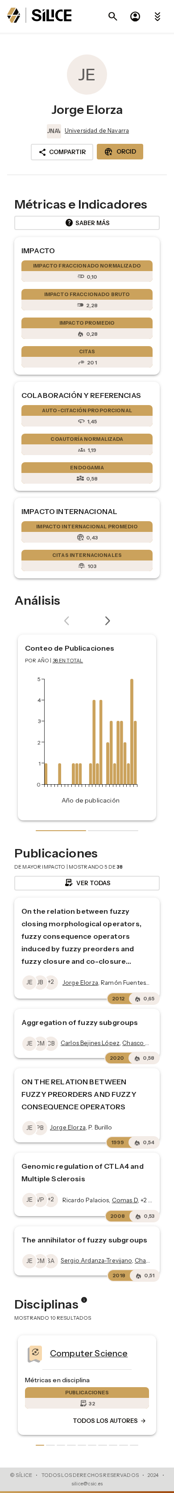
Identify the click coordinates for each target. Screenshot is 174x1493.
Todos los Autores (66, 1421)
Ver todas (87, 883)
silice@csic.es (87, 1483)
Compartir (62, 152)
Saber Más (87, 222)
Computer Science (45, 1353)
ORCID (120, 151)
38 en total (68, 660)
